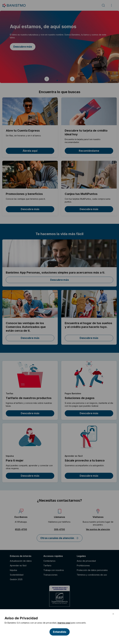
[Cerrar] (113, 614)
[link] (63, 622)
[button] (59, 632)
